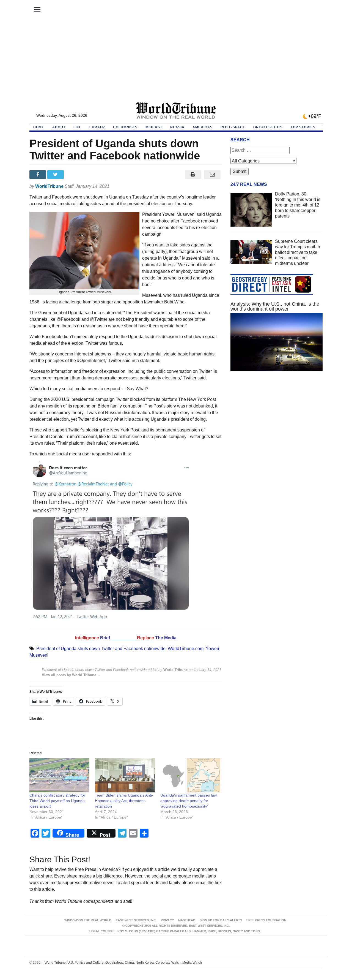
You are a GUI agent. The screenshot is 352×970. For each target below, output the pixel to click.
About (58, 127)
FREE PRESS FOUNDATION (266, 920)
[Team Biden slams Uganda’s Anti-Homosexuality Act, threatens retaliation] (125, 775)
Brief (105, 637)
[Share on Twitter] (56, 174)
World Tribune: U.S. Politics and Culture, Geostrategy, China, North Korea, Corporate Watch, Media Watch (122, 962)
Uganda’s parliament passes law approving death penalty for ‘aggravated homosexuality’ (188, 800)
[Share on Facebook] (38, 174)
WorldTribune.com (186, 648)
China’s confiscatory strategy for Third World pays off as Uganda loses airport (57, 800)
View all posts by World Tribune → (71, 675)
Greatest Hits (268, 127)
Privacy (167, 920)
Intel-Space (233, 127)
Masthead (186, 920)
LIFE (77, 127)
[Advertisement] (176, 60)
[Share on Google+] (74, 174)
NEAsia (177, 127)
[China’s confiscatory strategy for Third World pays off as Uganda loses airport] (59, 775)
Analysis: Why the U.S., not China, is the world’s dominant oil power (274, 306)
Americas (203, 127)
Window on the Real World (87, 920)
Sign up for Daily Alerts (221, 920)
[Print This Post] (193, 174)
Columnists (125, 127)
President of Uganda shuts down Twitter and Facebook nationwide (101, 648)
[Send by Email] (212, 174)
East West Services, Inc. (136, 920)
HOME (38, 127)
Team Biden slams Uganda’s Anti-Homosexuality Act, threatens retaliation (124, 800)
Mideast (153, 127)
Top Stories (303, 127)
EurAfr (97, 127)
